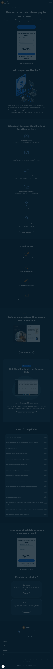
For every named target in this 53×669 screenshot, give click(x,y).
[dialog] (26, 334)
